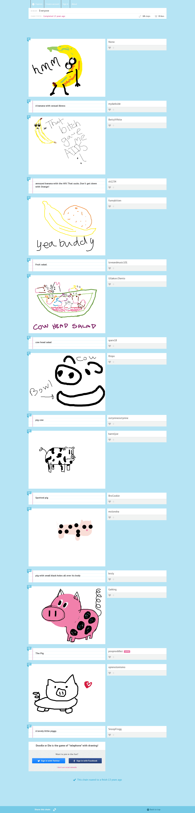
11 (29, 431)
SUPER (127, 651)
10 (29, 415)
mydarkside (114, 103)
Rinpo (111, 356)
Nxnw (111, 41)
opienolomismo (116, 667)
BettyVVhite (115, 119)
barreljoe (113, 433)
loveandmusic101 (117, 262)
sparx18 (112, 340)
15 (29, 586)
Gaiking (112, 589)
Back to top (155, 809)
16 (29, 648)
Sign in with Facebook (86, 760)
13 (29, 508)
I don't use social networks (67, 767)
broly (111, 573)
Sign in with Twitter (50, 760)
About (74, 4)
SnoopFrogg (115, 729)
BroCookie (114, 495)
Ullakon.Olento (116, 278)
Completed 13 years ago (54, 16)
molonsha (113, 511)
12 (29, 493)
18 (29, 726)
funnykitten (114, 200)
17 (29, 664)
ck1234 (112, 181)
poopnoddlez (115, 651)
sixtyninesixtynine (118, 418)
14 (29, 570)
